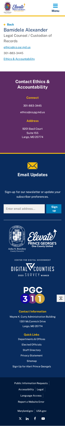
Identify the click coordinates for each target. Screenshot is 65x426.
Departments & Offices (31, 339)
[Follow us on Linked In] (27, 418)
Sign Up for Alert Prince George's (31, 366)
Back (10, 24)
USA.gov (41, 410)
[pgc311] (32, 239)
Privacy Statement (32, 355)
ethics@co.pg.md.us (17, 47)
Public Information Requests (31, 383)
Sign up (54, 208)
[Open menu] (55, 7)
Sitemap (32, 360)
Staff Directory (32, 350)
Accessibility (26, 389)
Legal (40, 389)
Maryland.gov (25, 410)
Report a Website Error (31, 401)
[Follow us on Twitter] (20, 418)
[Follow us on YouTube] (43, 418)
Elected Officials (32, 344)
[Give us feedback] (61, 298)
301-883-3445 (32, 105)
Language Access (31, 395)
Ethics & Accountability (19, 59)
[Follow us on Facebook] (35, 418)
